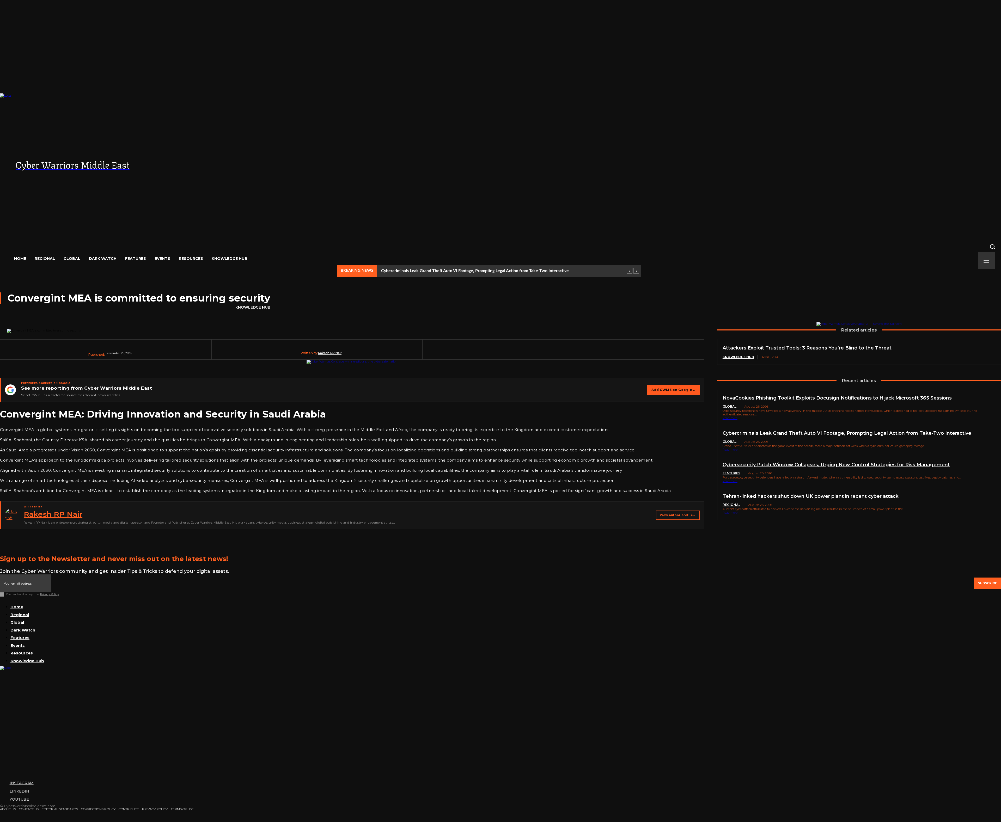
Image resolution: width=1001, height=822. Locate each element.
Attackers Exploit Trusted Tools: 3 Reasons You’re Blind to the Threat (807, 348)
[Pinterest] (567, 353)
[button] (500, 246)
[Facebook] (527, 353)
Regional (731, 505)
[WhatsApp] (587, 353)
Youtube (19, 799)
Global (729, 406)
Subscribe (987, 583)
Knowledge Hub (252, 307)
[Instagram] (891, 175)
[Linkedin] (607, 353)
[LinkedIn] (902, 175)
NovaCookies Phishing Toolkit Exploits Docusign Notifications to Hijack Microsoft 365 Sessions (837, 398)
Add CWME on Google (673, 390)
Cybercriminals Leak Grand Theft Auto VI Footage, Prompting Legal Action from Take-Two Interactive (475, 271)
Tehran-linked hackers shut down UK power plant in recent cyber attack (811, 496)
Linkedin (19, 791)
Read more (730, 418)
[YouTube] (912, 175)
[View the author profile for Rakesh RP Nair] (12, 515)
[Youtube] (3, 799)
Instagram (22, 783)
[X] (547, 353)
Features (731, 473)
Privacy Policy (49, 594)
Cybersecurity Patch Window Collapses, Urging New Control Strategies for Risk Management (836, 465)
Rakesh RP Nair (330, 353)
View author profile (678, 515)
